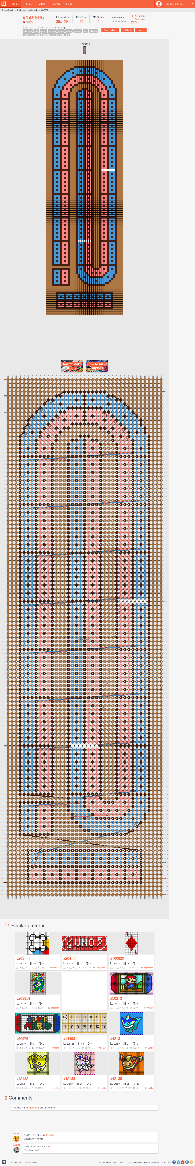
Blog (100, 1162)
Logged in (32, 1107)
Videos (42, 3)
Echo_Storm (101, 967)
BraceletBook (7, 10)
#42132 (22, 1078)
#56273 (116, 998)
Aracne (150, 1007)
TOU (164, 1162)
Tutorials (55, 3)
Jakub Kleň (22, 1162)
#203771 (23, 958)
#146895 (33, 17)
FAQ (168, 1162)
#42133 (69, 1078)
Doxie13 (16, 1145)
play (85, 30)
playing (93, 30)
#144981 (70, 1038)
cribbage (27, 30)
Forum (69, 3)
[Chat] (191, 4)
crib (36, 30)
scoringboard (62, 34)
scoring (52, 30)
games (77, 30)
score (61, 30)
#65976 (22, 1038)
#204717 (70, 958)
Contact (128, 1162)
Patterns (15, 3)
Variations (107, 1162)
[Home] (4, 4)
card (25, 34)
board (43, 30)
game (69, 30)
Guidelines (155, 1162)
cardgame (35, 34)
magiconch (148, 967)
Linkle (150, 1047)
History (147, 1162)
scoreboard (48, 34)
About (140, 1162)
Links (121, 1162)
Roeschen (54, 1007)
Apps (134, 1162)
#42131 (116, 1038)
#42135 (116, 1078)
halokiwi (29, 21)
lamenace (16, 1133)
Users (115, 1162)
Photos (28, 3)
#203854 (23, 998)
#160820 (117, 958)
